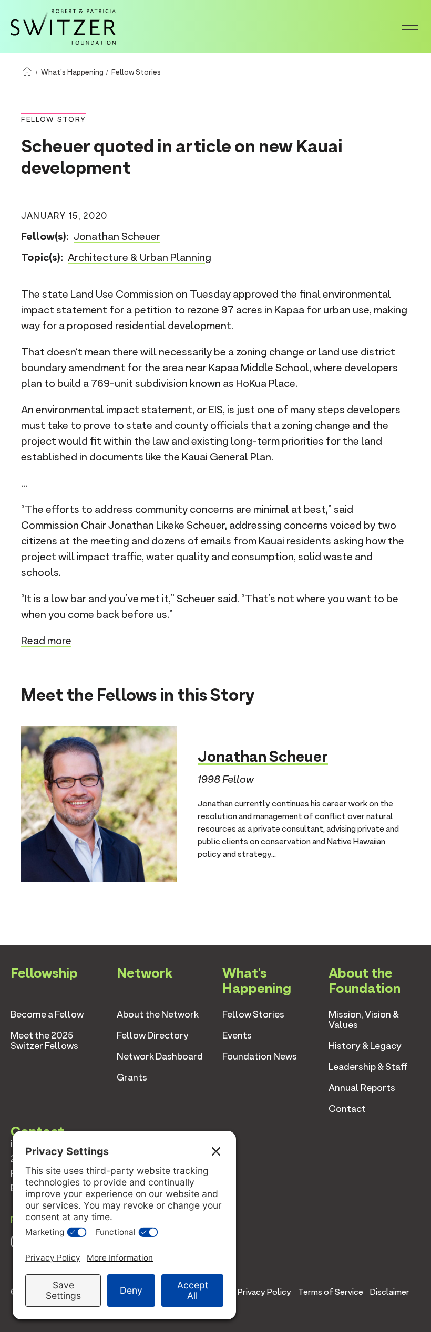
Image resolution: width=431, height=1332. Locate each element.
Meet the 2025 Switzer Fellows (44, 1040)
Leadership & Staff (368, 1066)
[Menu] (409, 26)
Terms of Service (330, 1292)
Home (27, 72)
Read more (46, 640)
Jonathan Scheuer (117, 236)
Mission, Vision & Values (364, 1019)
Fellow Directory (153, 1035)
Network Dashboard (160, 1056)
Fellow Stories (136, 72)
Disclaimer (389, 1292)
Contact (347, 1108)
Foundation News (259, 1056)
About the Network (158, 1014)
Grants (132, 1077)
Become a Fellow (47, 1014)
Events (237, 1035)
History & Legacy (365, 1045)
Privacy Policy (264, 1292)
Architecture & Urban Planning (139, 257)
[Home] (63, 25)
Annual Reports (362, 1087)
